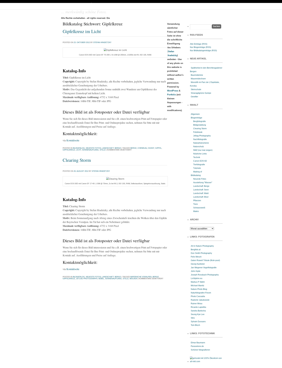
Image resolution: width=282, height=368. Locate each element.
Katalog (150, 18)
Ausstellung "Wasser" (202, 182)
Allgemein (195, 114)
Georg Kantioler (198, 264)
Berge (133, 148)
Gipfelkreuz (69, 150)
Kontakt (171, 18)
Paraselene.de (197, 346)
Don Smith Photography (201, 253)
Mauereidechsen (198, 79)
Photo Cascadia (198, 296)
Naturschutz (198, 146)
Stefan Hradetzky (102, 42)
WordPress (172, 90)
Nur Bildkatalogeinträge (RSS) (203, 50)
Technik (196, 157)
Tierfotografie (199, 164)
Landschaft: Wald (201, 193)
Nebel (101, 279)
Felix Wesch (196, 257)
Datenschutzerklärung (208, 18)
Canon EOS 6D (200, 161)
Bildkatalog (79, 148)
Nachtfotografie (200, 139)
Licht (78, 150)
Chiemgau (142, 148)
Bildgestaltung (199, 125)
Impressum (186, 18)
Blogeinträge (196, 118)
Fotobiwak (197, 132)
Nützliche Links (200, 154)
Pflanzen (197, 200)
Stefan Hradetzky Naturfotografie (104, 4)
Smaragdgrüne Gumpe (201, 93)
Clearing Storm (77, 160)
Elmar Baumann (198, 343)
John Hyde (195, 271)
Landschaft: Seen (201, 190)
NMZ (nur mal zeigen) (202, 150)
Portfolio (137, 18)
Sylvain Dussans (198, 321)
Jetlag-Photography (86, 279)
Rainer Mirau (196, 303)
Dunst (151, 148)
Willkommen (121, 18)
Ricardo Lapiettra (198, 307)
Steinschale (196, 89)
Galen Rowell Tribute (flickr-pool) (205, 260)
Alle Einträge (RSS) (198, 44)
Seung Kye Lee (197, 314)
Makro (196, 211)
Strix (193, 318)
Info (161, 18)
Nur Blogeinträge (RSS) (200, 47)
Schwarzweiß (199, 208)
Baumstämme (197, 75)
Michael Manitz (197, 285)
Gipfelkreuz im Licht (82, 31)
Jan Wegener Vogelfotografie (204, 267)
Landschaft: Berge (111, 148)
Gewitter (194, 97)
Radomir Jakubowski (200, 300)
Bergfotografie (199, 121)
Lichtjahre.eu (196, 278)
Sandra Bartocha (198, 311)
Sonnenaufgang (90, 150)
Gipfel (158, 148)
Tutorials (197, 168)
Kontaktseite (72, 140)
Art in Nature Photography (202, 246)
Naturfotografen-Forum (201, 293)
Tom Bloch (195, 325)
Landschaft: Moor (201, 197)
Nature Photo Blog (199, 289)
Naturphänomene (201, 143)
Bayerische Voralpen (141, 277)
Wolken (133, 279)
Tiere (195, 204)
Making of (197, 172)
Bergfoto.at (195, 249)
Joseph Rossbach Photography (205, 275)
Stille (103, 150)
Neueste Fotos (93, 148)
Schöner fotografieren (200, 350)
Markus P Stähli (198, 282)
